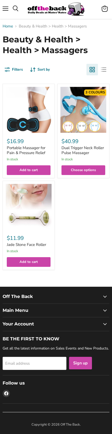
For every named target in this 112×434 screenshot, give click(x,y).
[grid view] (92, 69)
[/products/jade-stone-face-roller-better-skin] (29, 207)
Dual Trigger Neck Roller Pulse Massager (82, 150)
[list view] (103, 69)
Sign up (80, 363)
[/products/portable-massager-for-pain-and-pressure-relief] (29, 110)
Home (8, 26)
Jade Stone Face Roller (26, 244)
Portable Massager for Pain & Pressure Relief (26, 150)
